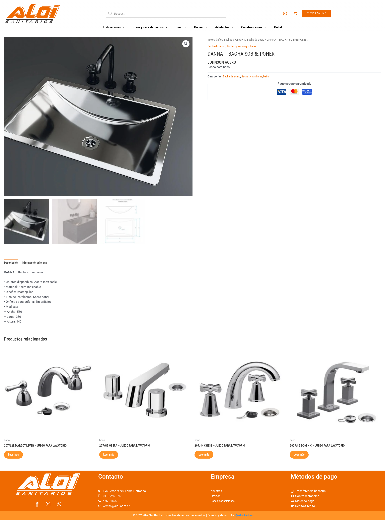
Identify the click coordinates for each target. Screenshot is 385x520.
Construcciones (251, 27)
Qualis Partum (243, 515)
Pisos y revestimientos (148, 27)
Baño (178, 27)
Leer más (13, 454)
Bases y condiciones (223, 501)
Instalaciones (112, 27)
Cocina (198, 27)
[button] (185, 43)
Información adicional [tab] (35, 263)
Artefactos (222, 27)
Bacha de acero (255, 39)
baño (219, 39)
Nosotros (216, 491)
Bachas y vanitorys (234, 39)
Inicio (211, 39)
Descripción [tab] (11, 263)
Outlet (278, 27)
